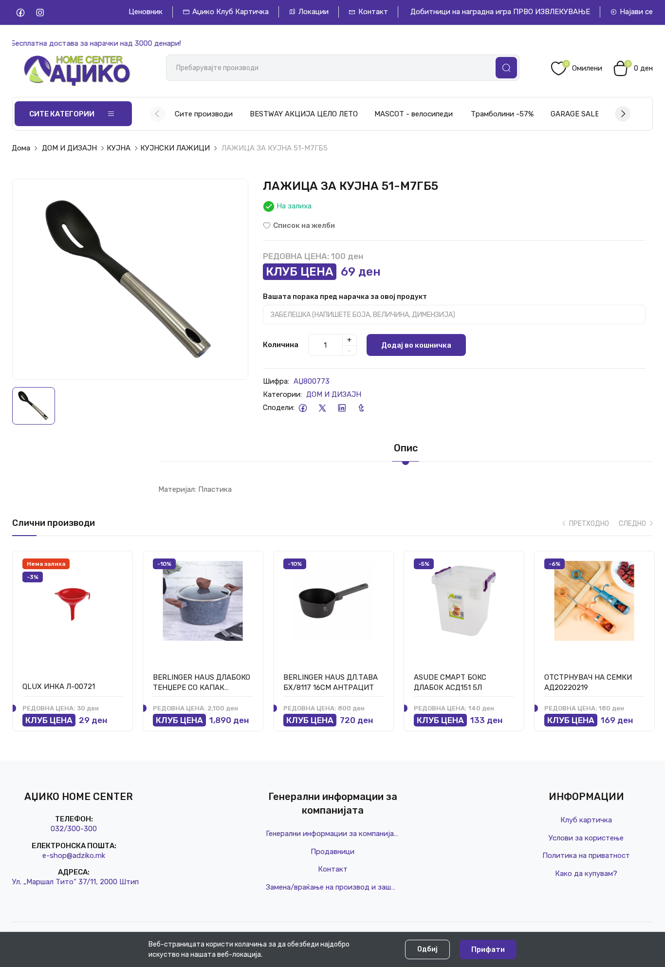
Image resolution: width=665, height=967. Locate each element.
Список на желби (304, 225)
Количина (280, 344)
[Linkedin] (342, 407)
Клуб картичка (586, 820)
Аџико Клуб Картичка (230, 11)
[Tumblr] (361, 407)
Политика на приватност (586, 855)
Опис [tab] (406, 448)
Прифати (488, 949)
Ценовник (146, 11)
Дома (21, 148)
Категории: (282, 394)
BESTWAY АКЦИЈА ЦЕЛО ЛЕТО (304, 114)
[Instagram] (40, 12)
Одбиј (427, 949)
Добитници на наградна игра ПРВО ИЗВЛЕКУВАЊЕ (500, 11)
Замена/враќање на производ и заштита (332, 887)
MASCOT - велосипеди (413, 114)
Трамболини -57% (502, 114)
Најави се (636, 11)
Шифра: (276, 381)
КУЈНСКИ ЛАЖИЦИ (175, 148)
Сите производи (204, 114)
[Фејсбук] (303, 407)
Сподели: (279, 407)
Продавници (332, 851)
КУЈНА (118, 148)
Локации (313, 11)
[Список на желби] (115, 566)
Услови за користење (586, 838)
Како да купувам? (586, 873)
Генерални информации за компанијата (332, 833)
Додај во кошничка (416, 345)
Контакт (373, 11)
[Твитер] (322, 407)
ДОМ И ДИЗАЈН (69, 148)
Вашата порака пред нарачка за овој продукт (345, 297)
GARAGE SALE (575, 114)
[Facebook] (20, 12)
